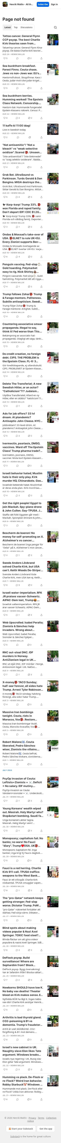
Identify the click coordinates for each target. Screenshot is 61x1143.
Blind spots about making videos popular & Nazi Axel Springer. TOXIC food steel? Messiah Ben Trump (20, 931)
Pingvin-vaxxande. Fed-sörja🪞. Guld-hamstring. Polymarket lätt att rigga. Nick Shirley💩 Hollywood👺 (23, 277)
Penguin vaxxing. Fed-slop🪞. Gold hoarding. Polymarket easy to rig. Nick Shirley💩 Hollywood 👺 (22, 268)
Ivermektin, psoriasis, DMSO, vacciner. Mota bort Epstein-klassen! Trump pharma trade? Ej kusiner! (22, 456)
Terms (41, 1117)
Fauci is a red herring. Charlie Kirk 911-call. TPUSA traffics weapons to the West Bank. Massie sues (22, 872)
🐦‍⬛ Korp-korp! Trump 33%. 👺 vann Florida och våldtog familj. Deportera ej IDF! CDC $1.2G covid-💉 (22, 218)
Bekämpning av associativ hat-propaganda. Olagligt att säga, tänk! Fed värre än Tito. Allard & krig (22, 337)
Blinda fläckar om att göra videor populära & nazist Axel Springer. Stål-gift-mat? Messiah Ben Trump (22, 941)
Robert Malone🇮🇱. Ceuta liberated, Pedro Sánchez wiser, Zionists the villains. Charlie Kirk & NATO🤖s (20, 745)
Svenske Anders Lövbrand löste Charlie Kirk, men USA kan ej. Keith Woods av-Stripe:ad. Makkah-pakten (22, 576)
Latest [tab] (7, 27)
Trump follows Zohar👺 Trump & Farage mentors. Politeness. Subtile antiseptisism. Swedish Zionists (23, 298)
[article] (30, 47)
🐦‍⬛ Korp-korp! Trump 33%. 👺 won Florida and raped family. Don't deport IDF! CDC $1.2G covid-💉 (22, 208)
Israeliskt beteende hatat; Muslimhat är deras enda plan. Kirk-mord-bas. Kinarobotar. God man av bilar (22, 486)
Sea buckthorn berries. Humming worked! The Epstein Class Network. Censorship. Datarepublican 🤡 (23, 99)
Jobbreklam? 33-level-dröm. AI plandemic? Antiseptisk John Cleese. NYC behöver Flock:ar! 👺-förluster (22, 426)
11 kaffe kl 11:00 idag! (16, 125)
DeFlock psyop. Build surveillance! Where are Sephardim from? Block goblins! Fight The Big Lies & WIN (21, 961)
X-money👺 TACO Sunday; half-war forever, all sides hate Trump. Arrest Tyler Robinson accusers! (23, 686)
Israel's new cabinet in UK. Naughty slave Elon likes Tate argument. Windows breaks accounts (22, 1051)
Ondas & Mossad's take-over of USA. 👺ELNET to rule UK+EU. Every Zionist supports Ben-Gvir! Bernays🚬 (23, 238)
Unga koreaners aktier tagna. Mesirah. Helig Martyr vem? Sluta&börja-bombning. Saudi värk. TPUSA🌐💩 (21, 821)
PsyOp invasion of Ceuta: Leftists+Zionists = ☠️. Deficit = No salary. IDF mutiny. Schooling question (22, 782)
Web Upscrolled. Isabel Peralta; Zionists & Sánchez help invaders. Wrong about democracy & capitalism (23, 626)
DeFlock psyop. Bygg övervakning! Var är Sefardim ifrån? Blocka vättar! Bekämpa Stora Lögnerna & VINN (22, 971)
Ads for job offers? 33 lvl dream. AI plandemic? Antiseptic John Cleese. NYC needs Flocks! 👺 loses (21, 417)
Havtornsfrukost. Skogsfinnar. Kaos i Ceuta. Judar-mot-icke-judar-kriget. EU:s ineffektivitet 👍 (22, 79)
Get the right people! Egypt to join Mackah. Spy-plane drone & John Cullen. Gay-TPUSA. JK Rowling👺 (22, 507)
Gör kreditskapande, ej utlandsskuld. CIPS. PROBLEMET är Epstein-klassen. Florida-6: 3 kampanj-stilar (23, 367)
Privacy (32, 1117)
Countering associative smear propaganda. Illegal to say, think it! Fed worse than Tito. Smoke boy (22, 327)
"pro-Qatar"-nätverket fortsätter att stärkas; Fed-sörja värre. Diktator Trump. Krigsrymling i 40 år (21, 911)
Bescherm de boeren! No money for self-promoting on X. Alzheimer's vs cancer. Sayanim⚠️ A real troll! (23, 536)
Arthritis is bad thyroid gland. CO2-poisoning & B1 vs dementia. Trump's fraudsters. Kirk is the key (22, 1021)
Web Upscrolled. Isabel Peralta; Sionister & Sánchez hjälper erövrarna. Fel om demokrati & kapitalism (19, 635)
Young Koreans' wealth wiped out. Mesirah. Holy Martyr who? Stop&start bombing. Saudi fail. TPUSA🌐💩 (23, 812)
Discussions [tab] (26, 27)
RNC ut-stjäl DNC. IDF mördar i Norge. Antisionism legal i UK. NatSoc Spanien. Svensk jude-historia (23, 665)
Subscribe (43, 4)
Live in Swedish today (14, 129)
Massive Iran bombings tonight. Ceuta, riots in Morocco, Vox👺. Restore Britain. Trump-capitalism (19, 716)
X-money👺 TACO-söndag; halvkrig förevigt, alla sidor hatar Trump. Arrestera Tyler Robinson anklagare (22, 695)
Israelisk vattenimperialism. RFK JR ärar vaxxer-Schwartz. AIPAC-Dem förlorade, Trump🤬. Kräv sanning (21, 606)
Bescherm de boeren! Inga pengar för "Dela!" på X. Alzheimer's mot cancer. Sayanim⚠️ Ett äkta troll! (23, 546)
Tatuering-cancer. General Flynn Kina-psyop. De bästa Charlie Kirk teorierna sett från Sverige (23, 49)
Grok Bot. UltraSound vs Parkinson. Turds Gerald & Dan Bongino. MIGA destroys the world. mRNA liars (22, 178)
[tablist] (18, 27)
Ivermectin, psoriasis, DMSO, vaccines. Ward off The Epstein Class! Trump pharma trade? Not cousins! (23, 447)
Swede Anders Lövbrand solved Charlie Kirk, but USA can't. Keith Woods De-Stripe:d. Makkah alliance (23, 566)
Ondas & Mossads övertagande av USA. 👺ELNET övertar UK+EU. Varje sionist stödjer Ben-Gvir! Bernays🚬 (22, 247)
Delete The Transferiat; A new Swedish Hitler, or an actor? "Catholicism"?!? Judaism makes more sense (22, 387)
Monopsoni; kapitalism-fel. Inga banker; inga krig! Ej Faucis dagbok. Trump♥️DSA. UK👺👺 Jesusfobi (22, 851)
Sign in (54, 4)
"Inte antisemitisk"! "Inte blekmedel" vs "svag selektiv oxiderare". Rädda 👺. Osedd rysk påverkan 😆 (22, 158)
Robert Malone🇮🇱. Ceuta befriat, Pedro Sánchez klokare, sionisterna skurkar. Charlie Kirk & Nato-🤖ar (21, 755)
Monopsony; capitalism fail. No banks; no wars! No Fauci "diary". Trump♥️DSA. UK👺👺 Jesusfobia (23, 842)
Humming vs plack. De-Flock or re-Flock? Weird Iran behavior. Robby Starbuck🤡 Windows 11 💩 (23, 1081)
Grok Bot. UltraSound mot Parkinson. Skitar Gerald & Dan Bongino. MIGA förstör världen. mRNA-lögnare (23, 188)
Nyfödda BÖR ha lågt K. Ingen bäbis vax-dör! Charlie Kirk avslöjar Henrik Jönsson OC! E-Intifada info (22, 1000)
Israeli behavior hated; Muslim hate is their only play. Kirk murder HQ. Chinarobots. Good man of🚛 (23, 477)
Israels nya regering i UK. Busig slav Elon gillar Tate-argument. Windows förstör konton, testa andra (22, 1060)
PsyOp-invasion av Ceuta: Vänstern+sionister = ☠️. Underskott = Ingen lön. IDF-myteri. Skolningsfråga (22, 791)
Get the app (46, 1128)
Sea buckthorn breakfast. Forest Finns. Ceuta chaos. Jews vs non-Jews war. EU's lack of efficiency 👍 (21, 69)
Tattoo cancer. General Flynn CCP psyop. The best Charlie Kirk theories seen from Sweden (21, 39)
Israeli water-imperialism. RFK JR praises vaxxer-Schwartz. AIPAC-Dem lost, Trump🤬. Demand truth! (22, 596)
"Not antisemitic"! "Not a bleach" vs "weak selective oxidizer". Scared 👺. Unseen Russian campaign (21, 148)
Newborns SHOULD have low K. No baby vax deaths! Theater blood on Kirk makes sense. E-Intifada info (23, 991)
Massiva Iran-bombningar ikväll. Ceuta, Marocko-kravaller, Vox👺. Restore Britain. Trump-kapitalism (21, 725)
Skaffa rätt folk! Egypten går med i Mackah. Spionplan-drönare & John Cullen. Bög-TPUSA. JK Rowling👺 (21, 516)
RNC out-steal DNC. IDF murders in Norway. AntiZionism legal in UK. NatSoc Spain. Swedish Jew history (21, 656)
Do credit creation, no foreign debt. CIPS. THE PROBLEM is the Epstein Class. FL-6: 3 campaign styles (22, 357)
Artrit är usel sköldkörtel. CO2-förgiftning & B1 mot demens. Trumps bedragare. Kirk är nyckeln (21, 1030)
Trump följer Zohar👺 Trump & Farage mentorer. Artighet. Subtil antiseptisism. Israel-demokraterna (21, 307)
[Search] (55, 27)
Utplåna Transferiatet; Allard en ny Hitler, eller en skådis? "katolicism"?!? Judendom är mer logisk (22, 397)
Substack (15, 1136)
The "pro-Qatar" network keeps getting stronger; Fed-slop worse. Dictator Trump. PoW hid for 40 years (23, 901)
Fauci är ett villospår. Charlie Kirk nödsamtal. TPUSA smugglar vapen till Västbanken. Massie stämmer (22, 881)
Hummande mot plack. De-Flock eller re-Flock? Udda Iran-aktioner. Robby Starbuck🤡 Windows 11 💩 (23, 1090)
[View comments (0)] (17, 58)
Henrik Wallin (18, 54)
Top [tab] (16, 27)
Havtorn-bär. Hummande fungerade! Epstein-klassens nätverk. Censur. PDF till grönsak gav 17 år (23, 109)
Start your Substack (22, 1128)
